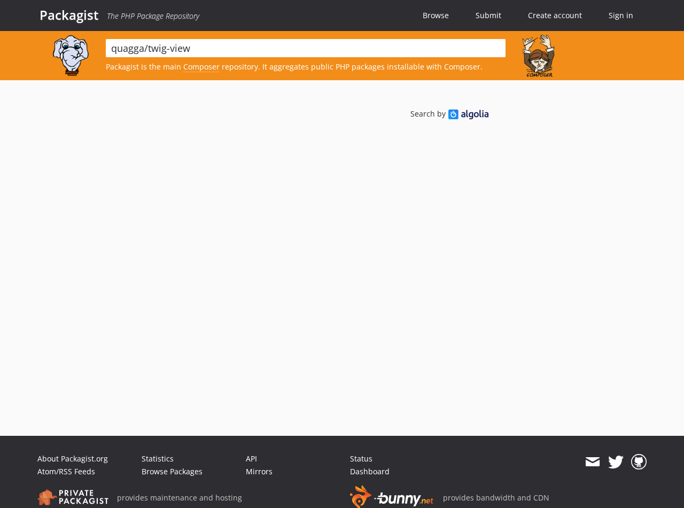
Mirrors (259, 471)
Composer (201, 66)
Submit (488, 15)
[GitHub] (639, 462)
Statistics (158, 458)
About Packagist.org (72, 458)
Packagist (69, 15)
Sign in (621, 15)
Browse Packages (172, 471)
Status (361, 458)
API (251, 458)
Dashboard (370, 471)
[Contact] (592, 462)
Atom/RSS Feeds (66, 471)
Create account (555, 15)
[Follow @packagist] (616, 462)
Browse (436, 15)
